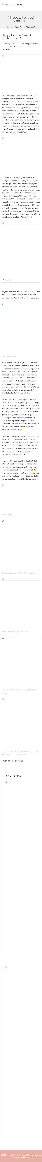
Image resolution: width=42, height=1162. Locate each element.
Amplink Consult (25, 1157)
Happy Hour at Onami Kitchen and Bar (16, 37)
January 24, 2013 (10, 44)
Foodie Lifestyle (16, 46)
